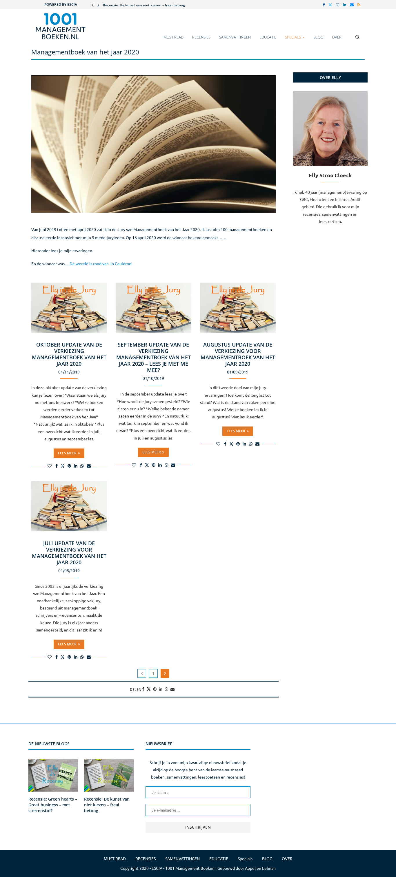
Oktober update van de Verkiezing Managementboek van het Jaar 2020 (69, 354)
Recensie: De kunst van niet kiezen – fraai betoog (107, 804)
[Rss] (358, 4)
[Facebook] (324, 4)
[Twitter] (330, 4)
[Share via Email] (89, 465)
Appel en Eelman (260, 868)
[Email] (352, 4)
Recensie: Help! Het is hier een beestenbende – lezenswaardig (154, 5)
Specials (293, 37)
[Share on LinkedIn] (75, 465)
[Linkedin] (344, 4)
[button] (92, 4)
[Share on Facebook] (56, 465)
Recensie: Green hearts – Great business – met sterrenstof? (52, 804)
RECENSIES (201, 37)
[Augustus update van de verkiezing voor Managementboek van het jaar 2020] (238, 308)
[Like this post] (50, 465)
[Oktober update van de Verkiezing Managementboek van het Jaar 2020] (69, 308)
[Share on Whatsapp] (82, 465)
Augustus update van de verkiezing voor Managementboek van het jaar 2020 (238, 354)
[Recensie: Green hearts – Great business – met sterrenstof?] (53, 775)
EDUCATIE (267, 37)
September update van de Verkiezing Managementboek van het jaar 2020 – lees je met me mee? (153, 357)
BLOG (318, 37)
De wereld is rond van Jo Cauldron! (101, 263)
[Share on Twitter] (63, 465)
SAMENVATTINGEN (235, 37)
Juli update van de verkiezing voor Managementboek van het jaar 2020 (69, 553)
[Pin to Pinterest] (69, 465)
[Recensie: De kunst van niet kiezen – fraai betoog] (108, 775)
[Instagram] (337, 4)
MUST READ (174, 37)
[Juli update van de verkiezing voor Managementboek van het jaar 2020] (69, 506)
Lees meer (67, 453)
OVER (336, 37)
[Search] (357, 40)
